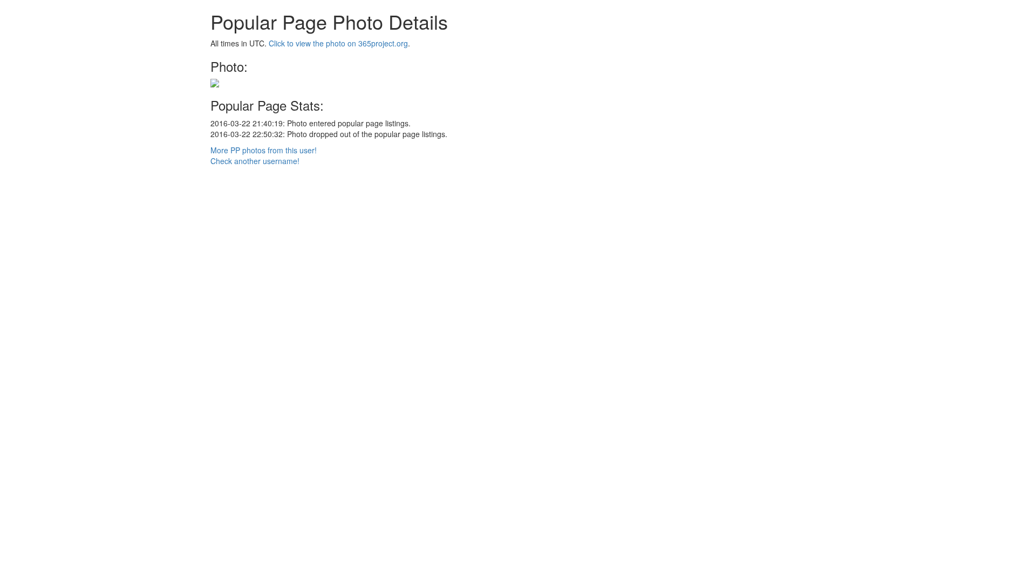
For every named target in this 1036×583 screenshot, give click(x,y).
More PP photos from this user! (263, 150)
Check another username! (254, 160)
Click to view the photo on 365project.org (338, 43)
